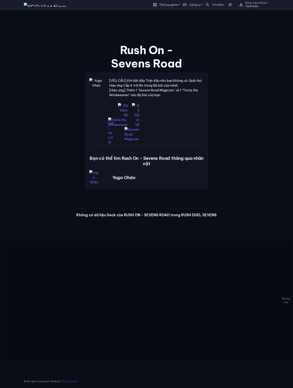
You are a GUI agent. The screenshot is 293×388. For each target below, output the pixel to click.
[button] (213, 4)
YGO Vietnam (69, 381)
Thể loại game (168, 5)
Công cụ (195, 5)
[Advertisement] (22, 72)
